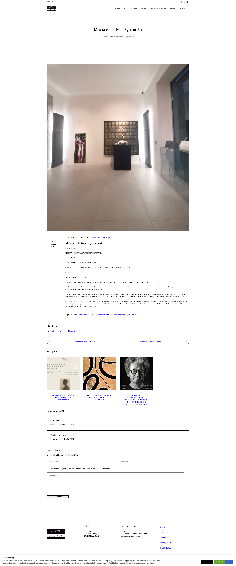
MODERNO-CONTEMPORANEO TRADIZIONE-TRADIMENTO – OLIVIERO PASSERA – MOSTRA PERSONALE (136, 399)
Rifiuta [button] (229, 562)
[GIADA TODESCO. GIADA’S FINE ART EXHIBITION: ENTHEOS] (99, 373)
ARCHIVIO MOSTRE (74, 238)
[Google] (184, 1)
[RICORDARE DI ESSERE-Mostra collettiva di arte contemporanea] (63, 373)
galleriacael (100, 315)
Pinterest (71, 331)
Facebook (50, 331)
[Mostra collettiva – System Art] (118, 147)
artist (80, 315)
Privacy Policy (165, 543)
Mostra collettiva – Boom (85, 342)
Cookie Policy (165, 548)
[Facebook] (181, 1)
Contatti (163, 537)
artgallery (73, 315)
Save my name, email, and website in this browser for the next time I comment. (81, 469)
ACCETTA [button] (219, 562)
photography (122, 315)
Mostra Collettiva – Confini (151, 342)
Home (105, 37)
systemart (132, 315)
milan (108, 315)
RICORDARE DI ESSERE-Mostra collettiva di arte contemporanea (63, 397)
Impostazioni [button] (206, 562)
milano (114, 315)
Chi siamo (164, 532)
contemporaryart (89, 315)
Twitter (61, 331)
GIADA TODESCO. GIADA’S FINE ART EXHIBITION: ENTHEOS (99, 397)
